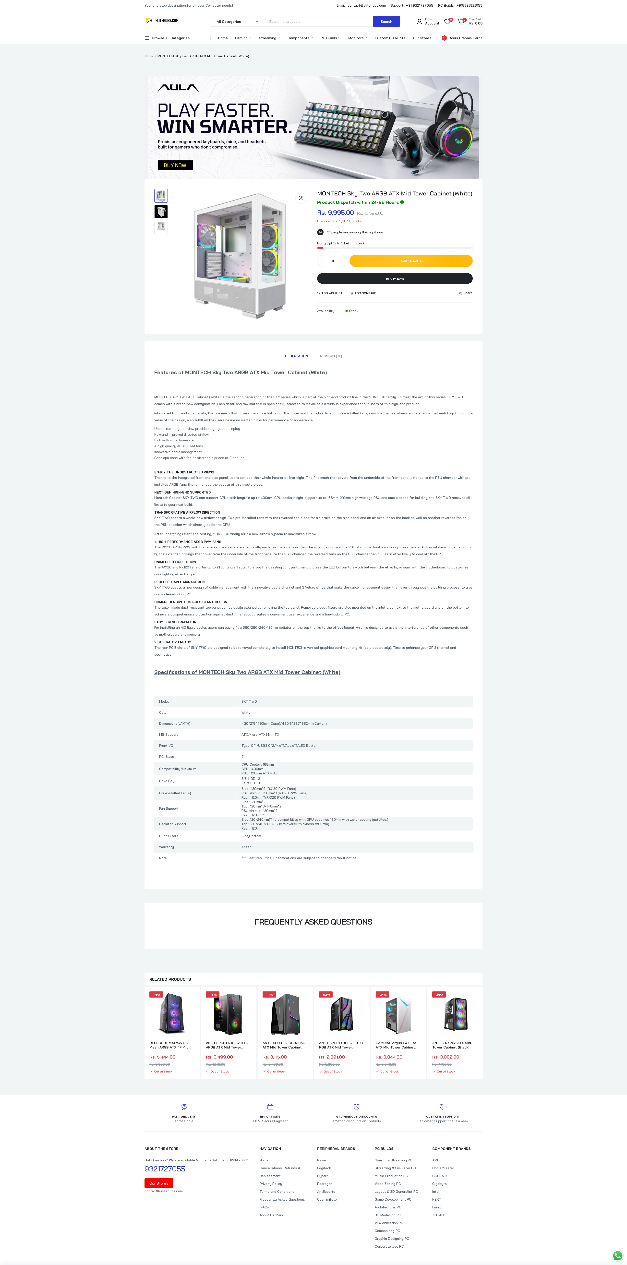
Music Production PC (391, 1176)
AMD (436, 1160)
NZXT (436, 1199)
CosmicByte (327, 1199)
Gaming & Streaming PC (393, 1160)
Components (299, 38)
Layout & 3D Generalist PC (396, 1191)
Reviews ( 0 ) (331, 356)
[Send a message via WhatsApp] (618, 1256)
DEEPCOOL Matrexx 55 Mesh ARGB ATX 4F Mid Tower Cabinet (169, 1045)
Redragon (324, 1183)
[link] (190, 999)
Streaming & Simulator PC (395, 1168)
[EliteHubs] (162, 21)
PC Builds (329, 38)
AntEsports (326, 1191)
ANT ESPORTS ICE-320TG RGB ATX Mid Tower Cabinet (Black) (341, 1045)
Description (296, 356)
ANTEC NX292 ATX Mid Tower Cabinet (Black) (451, 1045)
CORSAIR (439, 1176)
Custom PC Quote (390, 38)
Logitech (324, 1168)
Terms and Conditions (277, 1191)
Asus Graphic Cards (466, 38)
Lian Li (437, 1207)
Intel (435, 1191)
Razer (321, 1160)
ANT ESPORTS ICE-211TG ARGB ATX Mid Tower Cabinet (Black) (227, 1045)
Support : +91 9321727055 (412, 5)
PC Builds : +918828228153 (460, 5)
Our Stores (422, 38)
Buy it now (395, 279)
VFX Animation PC (389, 1223)
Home (223, 38)
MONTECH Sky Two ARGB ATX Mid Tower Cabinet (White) (394, 193)
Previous (144, 1033)
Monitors (356, 38)
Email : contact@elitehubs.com (361, 5)
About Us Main (271, 1215)
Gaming (242, 38)
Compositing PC (387, 1231)
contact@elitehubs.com (164, 1191)
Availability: (326, 311)
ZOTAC (438, 1215)
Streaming (268, 38)
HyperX (323, 1176)
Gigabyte (439, 1183)
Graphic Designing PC (392, 1238)
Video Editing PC (388, 1183)
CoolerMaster (443, 1168)
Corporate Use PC (389, 1246)
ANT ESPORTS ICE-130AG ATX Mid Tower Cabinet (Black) (284, 1045)
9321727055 (165, 1168)
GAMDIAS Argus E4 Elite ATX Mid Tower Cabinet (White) (396, 1045)
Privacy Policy (271, 1183)
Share (468, 293)
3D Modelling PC (388, 1215)
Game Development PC (393, 1199)
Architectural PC (388, 1207)
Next (482, 1033)
